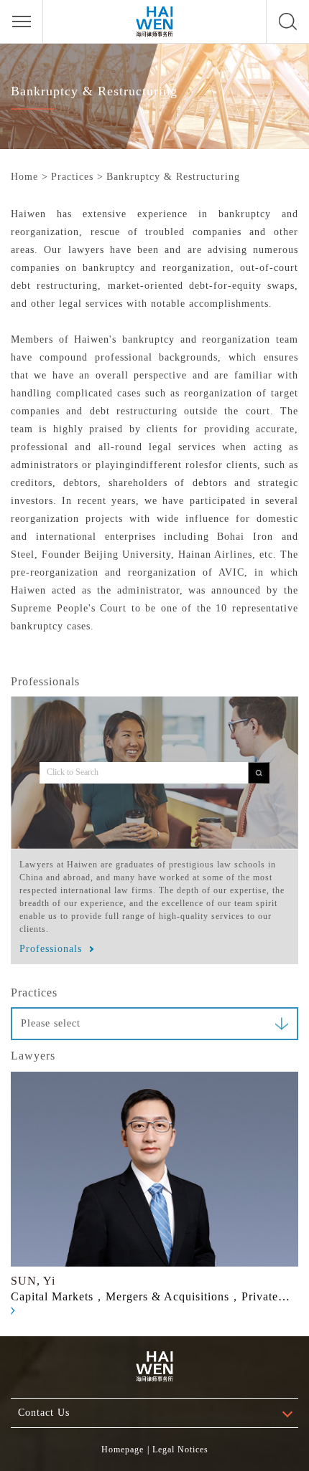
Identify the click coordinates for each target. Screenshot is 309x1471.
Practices (72, 176)
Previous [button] (26, 1193)
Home (24, 176)
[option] (154, 1193)
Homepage (122, 1449)
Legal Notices (180, 1449)
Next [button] (282, 1193)
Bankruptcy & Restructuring (173, 176)
